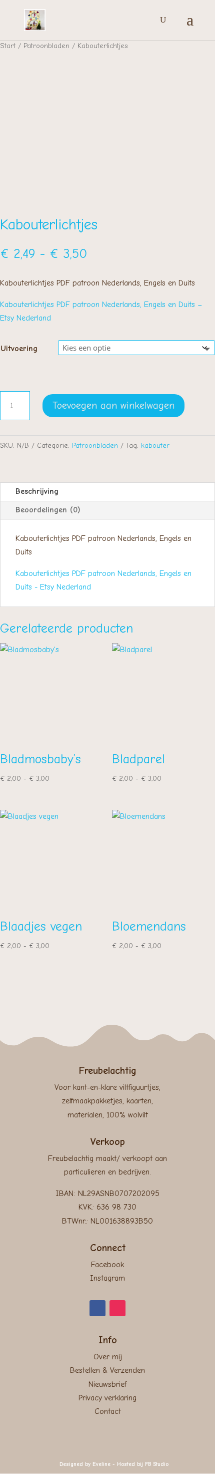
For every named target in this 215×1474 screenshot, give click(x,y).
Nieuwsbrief (107, 1384)
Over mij (108, 1356)
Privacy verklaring (107, 1397)
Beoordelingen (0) (48, 509)
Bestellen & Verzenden (107, 1370)
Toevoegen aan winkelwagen (113, 405)
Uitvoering (19, 348)
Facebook (107, 1264)
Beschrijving (37, 491)
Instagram (107, 1278)
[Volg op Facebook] (98, 1308)
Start (8, 46)
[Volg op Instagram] (118, 1308)
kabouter (155, 445)
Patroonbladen (47, 46)
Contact (107, 1411)
